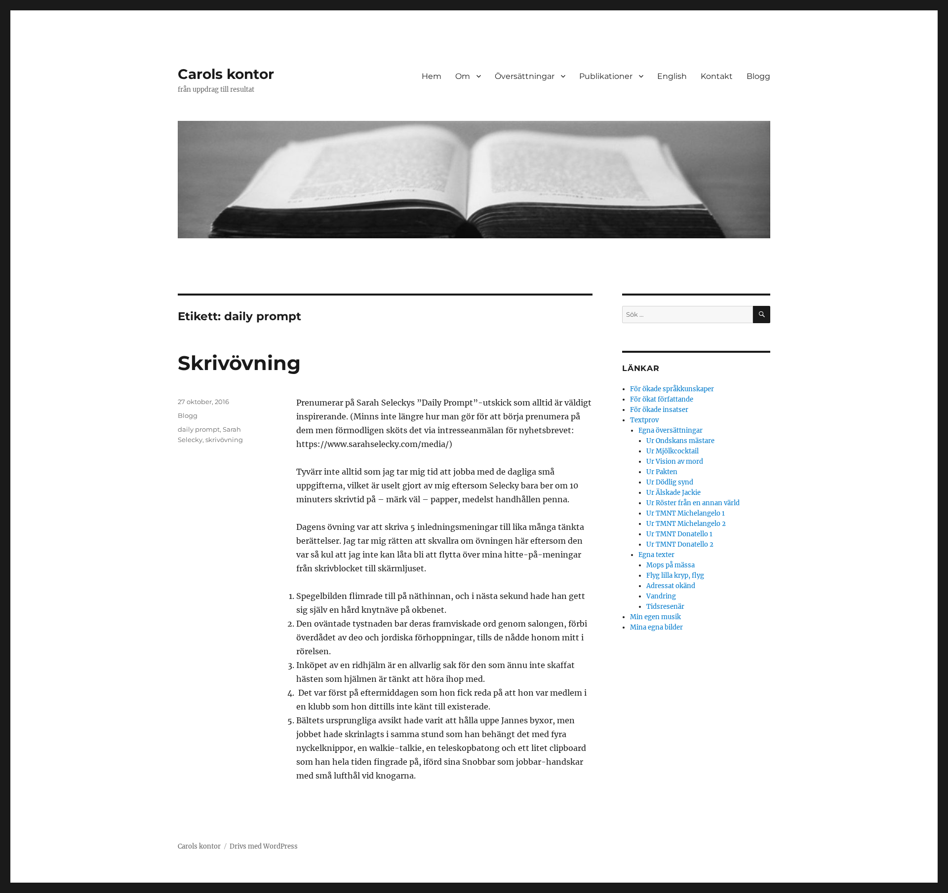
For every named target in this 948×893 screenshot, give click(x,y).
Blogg (758, 76)
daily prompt (199, 429)
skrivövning (224, 440)
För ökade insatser (659, 410)
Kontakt (717, 76)
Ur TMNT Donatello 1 (679, 534)
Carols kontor (226, 74)
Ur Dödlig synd (669, 482)
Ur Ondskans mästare (680, 441)
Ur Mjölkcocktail (672, 451)
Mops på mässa (670, 565)
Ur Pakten (661, 472)
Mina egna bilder (656, 627)
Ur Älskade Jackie (673, 492)
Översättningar (524, 76)
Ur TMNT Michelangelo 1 (685, 513)
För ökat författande (661, 399)
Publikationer (605, 76)
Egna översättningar (670, 430)
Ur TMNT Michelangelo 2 (686, 524)
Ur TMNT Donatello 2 (679, 544)
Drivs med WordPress (264, 846)
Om (462, 76)
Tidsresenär (665, 606)
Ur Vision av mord (674, 461)
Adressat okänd (670, 586)
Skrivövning (239, 363)
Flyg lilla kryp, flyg (675, 575)
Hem (431, 76)
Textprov (644, 420)
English (672, 76)
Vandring (661, 596)
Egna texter (656, 555)
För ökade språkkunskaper (672, 389)
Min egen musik (655, 617)
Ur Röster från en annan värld (693, 503)
